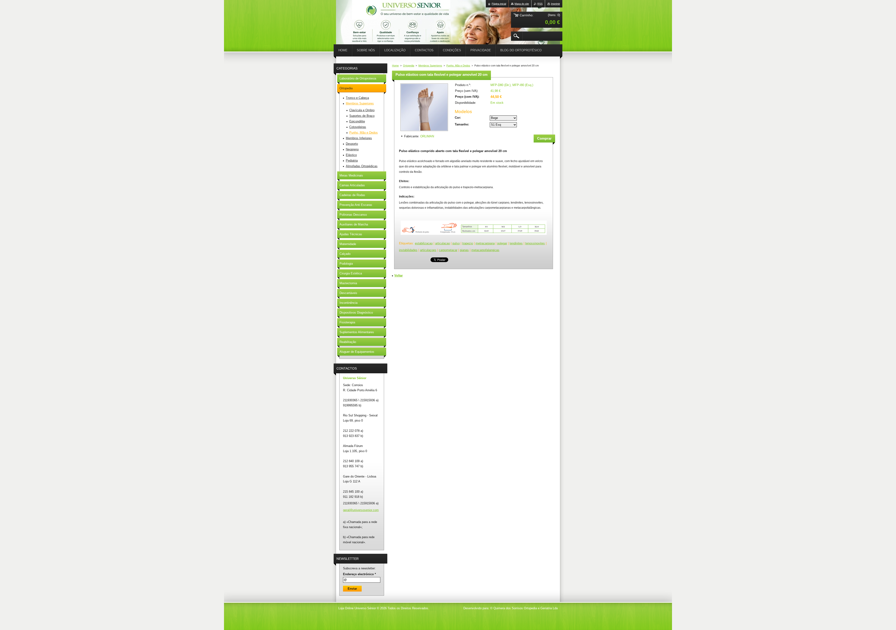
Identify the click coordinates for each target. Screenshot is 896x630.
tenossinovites (535, 243)
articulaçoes (428, 250)
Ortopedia (408, 65)
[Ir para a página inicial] (347, 14)
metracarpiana (485, 243)
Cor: (458, 117)
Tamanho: (462, 124)
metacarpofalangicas (485, 250)
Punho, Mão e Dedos (458, 65)
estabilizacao (424, 243)
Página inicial (499, 3)
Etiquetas (406, 243)
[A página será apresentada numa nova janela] (424, 131)
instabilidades (408, 250)
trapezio (467, 243)
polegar (502, 243)
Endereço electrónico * (359, 574)
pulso (456, 243)
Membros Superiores (430, 65)
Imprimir (555, 3)
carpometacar (448, 250)
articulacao (442, 243)
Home (395, 65)
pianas (464, 250)
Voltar (398, 275)
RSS (539, 3)
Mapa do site (521, 3)
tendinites (516, 243)
